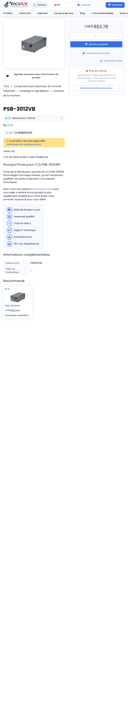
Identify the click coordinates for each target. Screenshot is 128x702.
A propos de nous (63, 13)
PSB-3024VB (12, 305)
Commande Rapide (102, 13)
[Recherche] (35, 5)
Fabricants (25, 13)
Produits (7, 13)
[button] (34, 44)
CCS (10, 125)
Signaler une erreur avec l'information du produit (36, 76)
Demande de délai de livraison (96, 88)
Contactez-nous (43, 189)
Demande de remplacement (24, 144)
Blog (82, 13)
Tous (6, 86)
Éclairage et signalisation (34, 91)
